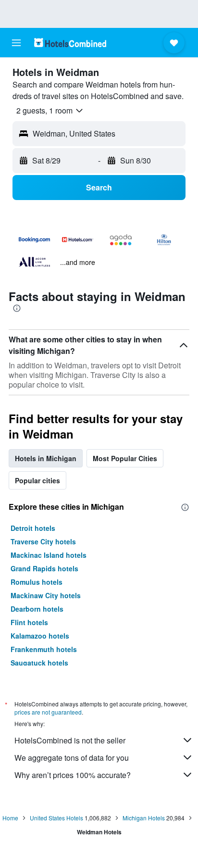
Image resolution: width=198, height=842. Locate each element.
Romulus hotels (36, 582)
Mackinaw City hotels (46, 595)
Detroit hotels (33, 528)
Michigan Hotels (144, 818)
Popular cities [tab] (37, 480)
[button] (16, 42)
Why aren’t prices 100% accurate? (72, 774)
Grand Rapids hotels (44, 568)
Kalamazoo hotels (40, 636)
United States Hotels (56, 818)
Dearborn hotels (37, 609)
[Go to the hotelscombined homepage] (70, 42)
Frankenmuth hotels (44, 649)
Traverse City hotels (43, 541)
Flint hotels (29, 622)
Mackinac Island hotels (49, 555)
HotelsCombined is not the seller (69, 740)
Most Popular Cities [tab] (125, 458)
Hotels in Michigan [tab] (45, 458)
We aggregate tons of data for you (71, 757)
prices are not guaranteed (48, 712)
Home (10, 818)
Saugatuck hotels (39, 662)
